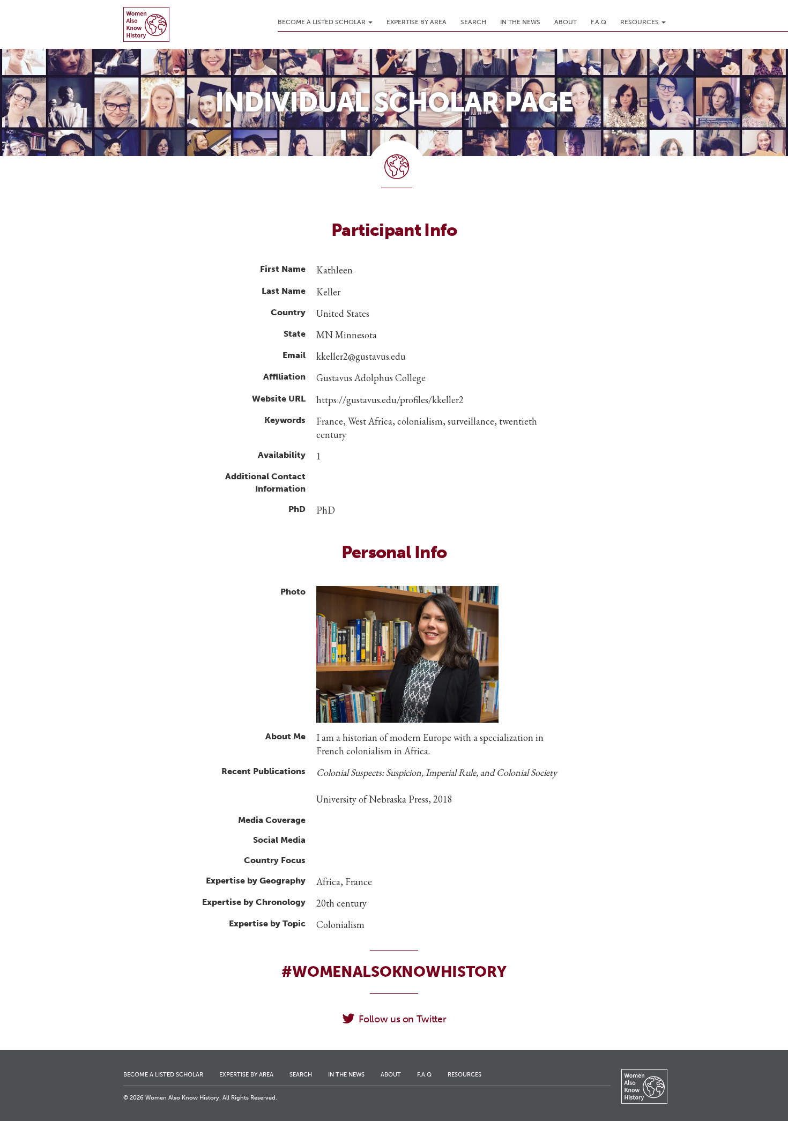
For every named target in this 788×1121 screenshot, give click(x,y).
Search (473, 22)
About (565, 22)
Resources (640, 22)
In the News (520, 22)
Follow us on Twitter (402, 1019)
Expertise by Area (416, 22)
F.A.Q (598, 22)
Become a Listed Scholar (322, 22)
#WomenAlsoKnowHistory (393, 972)
